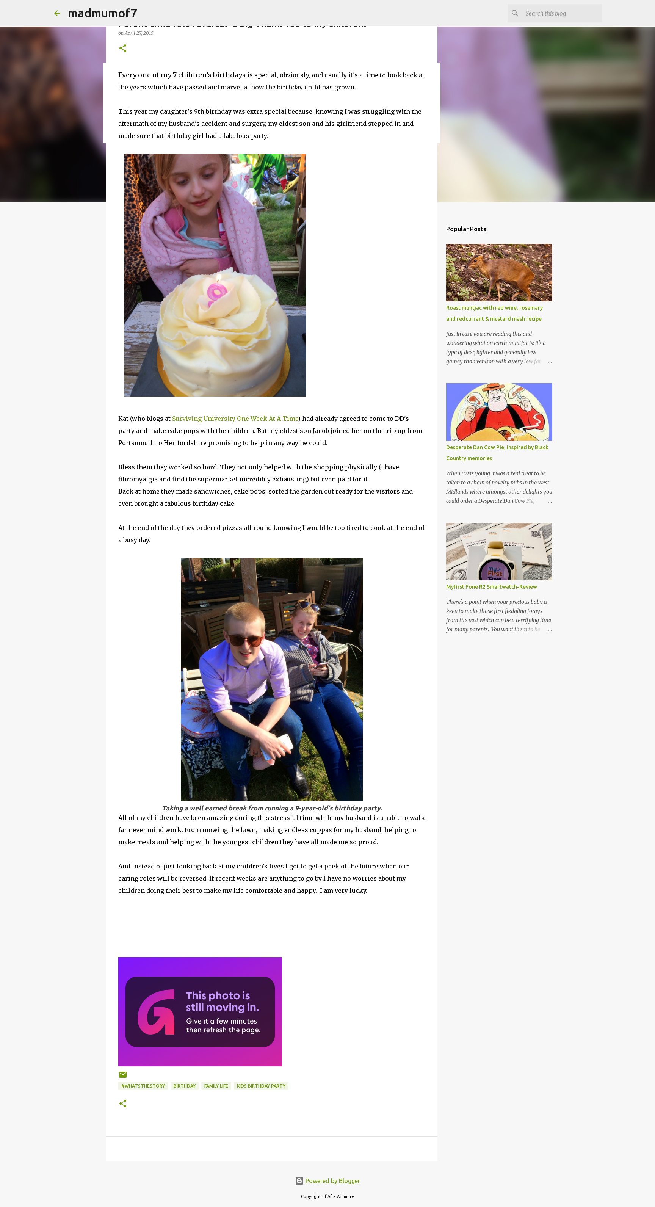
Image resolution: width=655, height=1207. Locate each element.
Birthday (185, 1085)
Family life (216, 1085)
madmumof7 (102, 13)
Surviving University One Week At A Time (235, 418)
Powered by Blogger (332, 1180)
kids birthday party (261, 1085)
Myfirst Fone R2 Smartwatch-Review (491, 587)
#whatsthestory (143, 1085)
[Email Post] (122, 1077)
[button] (122, 49)
